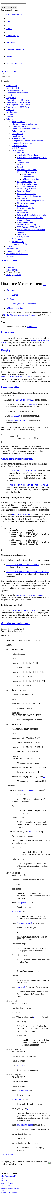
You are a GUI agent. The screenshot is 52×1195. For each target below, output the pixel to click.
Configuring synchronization (24, 304)
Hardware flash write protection (30, 201)
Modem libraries (18, 138)
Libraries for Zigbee (20, 244)
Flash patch (22, 198)
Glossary (10, 256)
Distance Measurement (26, 172)
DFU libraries (17, 133)
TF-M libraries (18, 241)
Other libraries (18, 150)
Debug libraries (18, 131)
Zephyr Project (12, 35)
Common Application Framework (26, 129)
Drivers (9, 117)
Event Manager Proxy (26, 189)
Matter (9, 56)
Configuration (28, 177)
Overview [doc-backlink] (7, 332)
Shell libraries (17, 239)
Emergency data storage (27, 184)
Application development (17, 93)
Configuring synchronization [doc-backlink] (17, 458)
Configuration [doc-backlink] (10, 387)
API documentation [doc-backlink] (14, 623)
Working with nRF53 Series (18, 105)
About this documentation (17, 253)
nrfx (8, 22)
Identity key (22, 210)
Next (3, 1154)
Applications (11, 112)
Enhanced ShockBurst (26, 186)
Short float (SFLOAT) (26, 225)
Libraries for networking (22, 143)
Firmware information (26, 203)
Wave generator (23, 237)
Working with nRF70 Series (18, 102)
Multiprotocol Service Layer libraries (27, 141)
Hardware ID (22, 205)
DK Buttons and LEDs (27, 169)
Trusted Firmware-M (15, 49)
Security (9, 95)
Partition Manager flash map (29, 196)
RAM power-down (25, 222)
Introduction (11, 85)
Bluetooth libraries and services (25, 124)
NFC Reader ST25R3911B (28, 227)
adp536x (20, 153)
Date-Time (21, 167)
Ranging (15, 294)
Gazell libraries (18, 136)
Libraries (10, 119)
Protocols (10, 109)
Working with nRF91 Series (18, 100)
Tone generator (23, 234)
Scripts (9, 246)
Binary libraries (18, 121)
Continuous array (24, 162)
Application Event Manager (28, 155)
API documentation (30, 179)
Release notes (12, 249)
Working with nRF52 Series (18, 107)
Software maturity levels (16, 251)
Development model (14, 90)
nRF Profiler (22, 213)
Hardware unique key (26, 208)
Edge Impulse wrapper (26, 181)
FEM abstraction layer (26, 193)
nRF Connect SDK (14, 15)
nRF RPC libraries (19, 148)
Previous (9, 1154)
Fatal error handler (25, 191)
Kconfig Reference (14, 63)
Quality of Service (24, 220)
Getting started (12, 88)
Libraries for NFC (19, 145)
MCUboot (10, 42)
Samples (9, 114)
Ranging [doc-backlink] (6, 350)
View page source (13, 274)
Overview (26, 174)
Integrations (11, 97)
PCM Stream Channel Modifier (30, 217)
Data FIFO (21, 165)
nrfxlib (9, 28)
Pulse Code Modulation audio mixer (32, 215)
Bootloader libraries (20, 126)
